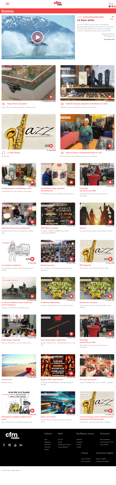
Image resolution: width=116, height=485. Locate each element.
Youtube (78, 444)
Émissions (7, 11)
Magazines (47, 442)
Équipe (60, 442)
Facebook (79, 439)
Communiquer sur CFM (106, 442)
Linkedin (78, 447)
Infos (45, 439)
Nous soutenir (104, 444)
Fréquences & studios (64, 444)
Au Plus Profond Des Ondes (93, 17)
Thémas (46, 449)
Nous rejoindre (85, 461)
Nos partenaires (105, 439)
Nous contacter (86, 459)
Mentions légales (101, 459)
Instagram (79, 442)
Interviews (47, 444)
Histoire (60, 439)
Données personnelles (102, 461)
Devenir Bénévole (63, 447)
